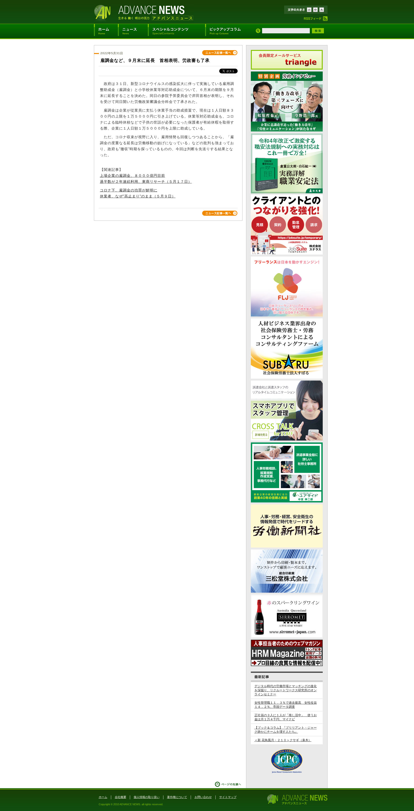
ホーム (103, 797)
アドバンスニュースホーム (106, 31)
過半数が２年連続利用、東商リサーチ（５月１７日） (146, 182)
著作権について (177, 797)
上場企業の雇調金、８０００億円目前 (132, 176)
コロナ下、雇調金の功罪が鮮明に (128, 190)
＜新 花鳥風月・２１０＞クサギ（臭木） (282, 740)
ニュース (133, 31)
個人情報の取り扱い (147, 797)
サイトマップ (227, 797)
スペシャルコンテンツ (176, 31)
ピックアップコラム (226, 31)
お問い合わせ (203, 797)
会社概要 (120, 797)
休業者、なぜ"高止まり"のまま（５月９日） (138, 196)
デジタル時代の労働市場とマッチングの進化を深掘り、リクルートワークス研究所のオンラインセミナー (285, 690)
